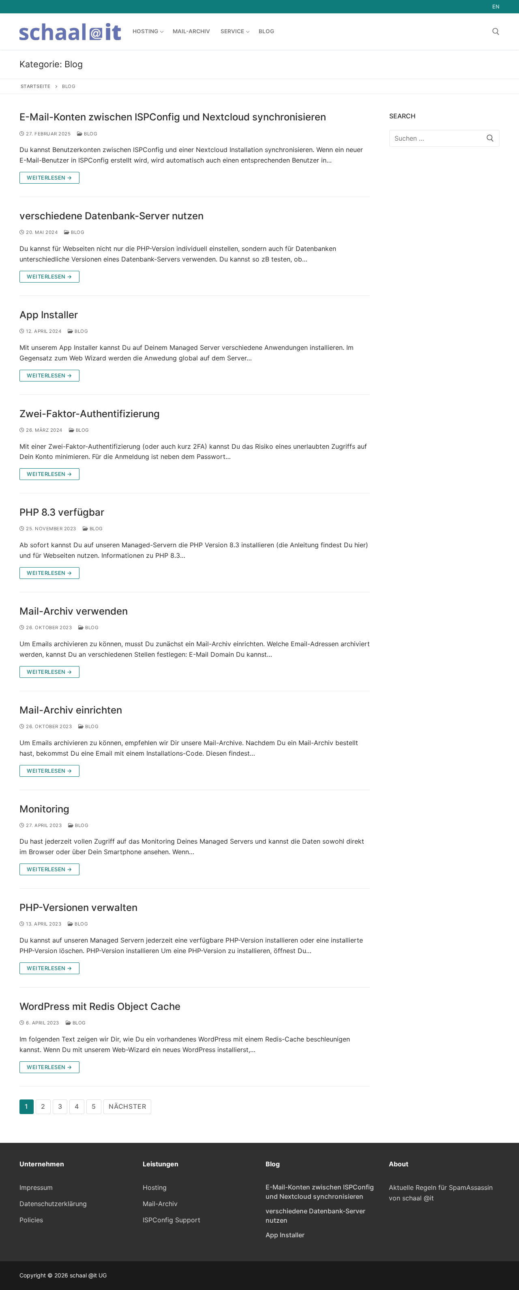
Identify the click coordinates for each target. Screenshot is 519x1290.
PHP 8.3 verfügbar (61, 512)
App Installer (48, 315)
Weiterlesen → (49, 177)
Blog (90, 134)
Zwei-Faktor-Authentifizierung (89, 414)
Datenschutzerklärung (53, 1204)
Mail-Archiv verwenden (73, 611)
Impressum (36, 1187)
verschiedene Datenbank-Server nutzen (111, 216)
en (496, 6)
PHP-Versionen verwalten (78, 907)
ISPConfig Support (171, 1220)
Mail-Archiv (160, 1204)
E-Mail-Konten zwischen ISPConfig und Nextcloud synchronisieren (172, 117)
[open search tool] (496, 31)
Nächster (127, 1106)
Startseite (36, 86)
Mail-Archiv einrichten (70, 710)
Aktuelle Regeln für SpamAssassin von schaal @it (441, 1192)
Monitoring (44, 809)
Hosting (155, 1187)
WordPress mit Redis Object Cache (99, 1006)
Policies (31, 1220)
